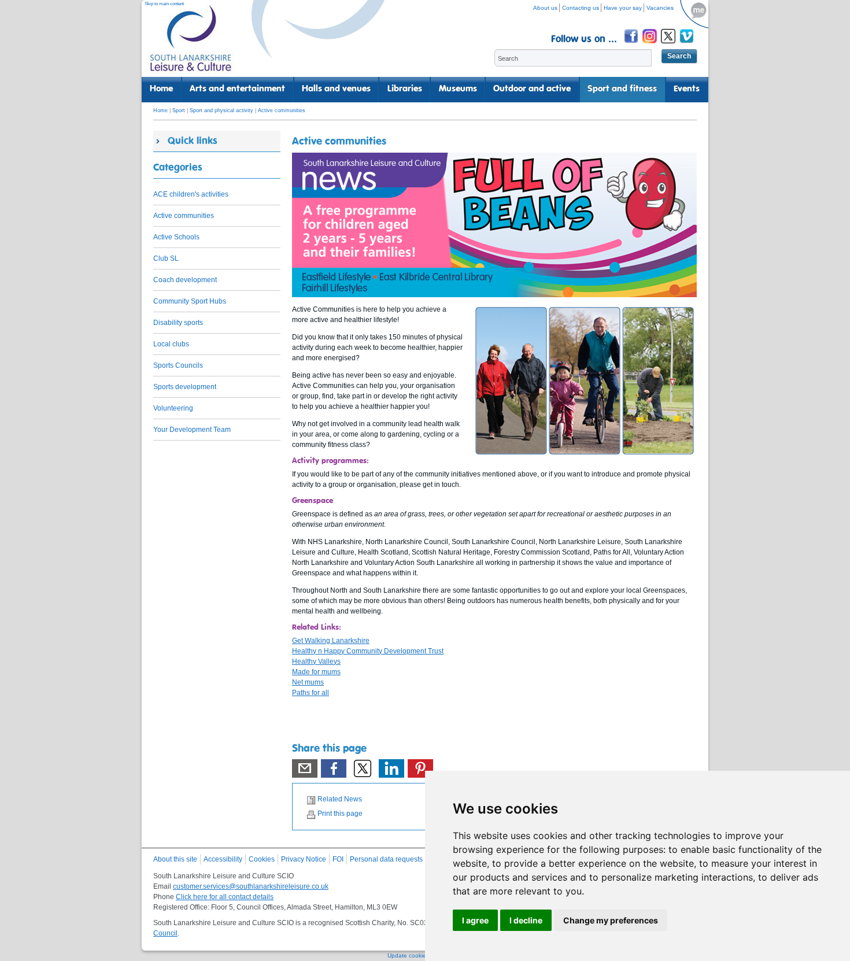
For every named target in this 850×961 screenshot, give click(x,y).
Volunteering (173, 408)
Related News (339, 799)
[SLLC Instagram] (650, 45)
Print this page (340, 814)
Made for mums (316, 672)
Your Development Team (192, 430)
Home (161, 89)
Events (687, 89)
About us (545, 8)
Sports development (184, 387)
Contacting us (580, 8)
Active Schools (176, 237)
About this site (175, 859)
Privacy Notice (303, 859)
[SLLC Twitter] (669, 45)
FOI (337, 859)
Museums (458, 89)
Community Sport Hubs (189, 301)
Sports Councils (178, 365)
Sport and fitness (622, 89)
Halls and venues (336, 89)
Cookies (262, 859)
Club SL (166, 258)
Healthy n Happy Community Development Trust (368, 651)
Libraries (404, 89)
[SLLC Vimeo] (687, 45)
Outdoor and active (532, 89)
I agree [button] (475, 920)
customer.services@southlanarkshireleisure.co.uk (250, 886)
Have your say (623, 8)
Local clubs (171, 344)
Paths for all (310, 693)
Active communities (281, 110)
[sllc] (191, 43)
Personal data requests (386, 859)
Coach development (185, 280)
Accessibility (223, 859)
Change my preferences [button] (610, 920)
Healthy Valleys (316, 661)
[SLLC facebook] (632, 45)
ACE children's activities (190, 194)
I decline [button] (525, 920)
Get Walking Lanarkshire (330, 641)
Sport (178, 110)
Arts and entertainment (237, 89)
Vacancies (660, 8)
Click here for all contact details (225, 897)
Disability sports (178, 323)
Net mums (308, 682)
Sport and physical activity (221, 110)
